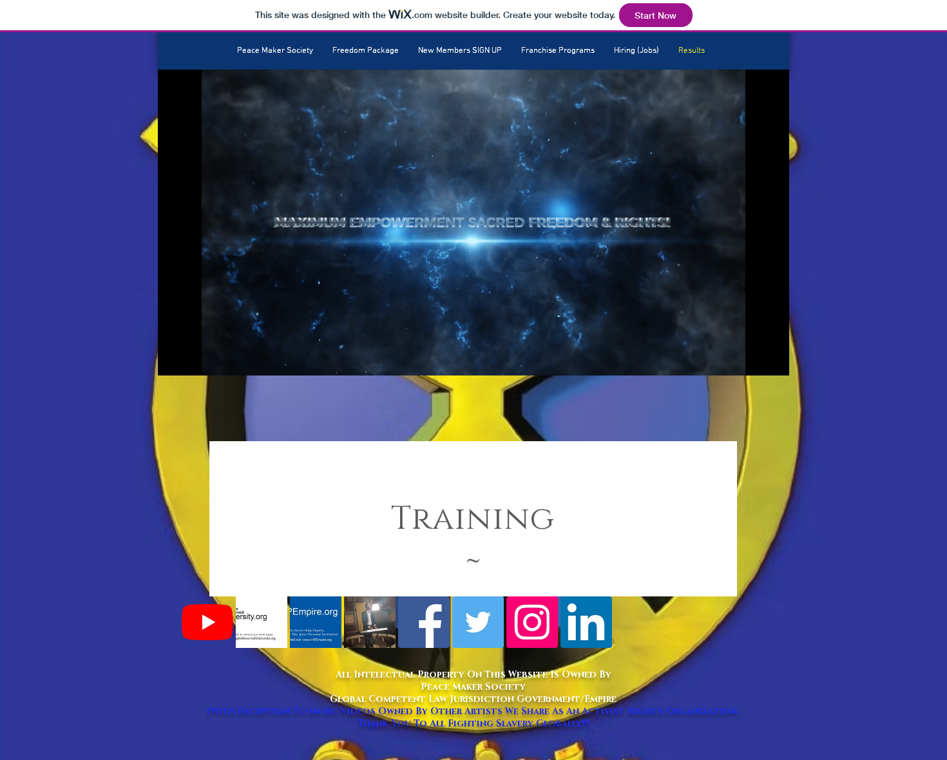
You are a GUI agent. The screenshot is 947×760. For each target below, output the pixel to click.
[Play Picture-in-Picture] (749, 358)
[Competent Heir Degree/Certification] (261, 622)
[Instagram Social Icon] (532, 622)
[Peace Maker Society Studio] (370, 622)
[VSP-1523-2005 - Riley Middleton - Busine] (315, 622)
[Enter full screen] (771, 358)
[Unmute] (196, 358)
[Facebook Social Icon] (424, 622)
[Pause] (174, 358)
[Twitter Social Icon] (478, 622)
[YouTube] (207, 622)
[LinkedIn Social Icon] (586, 622)
